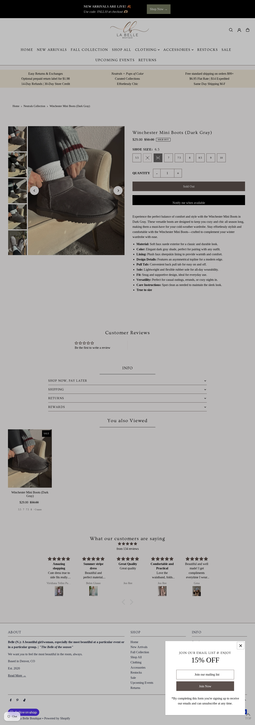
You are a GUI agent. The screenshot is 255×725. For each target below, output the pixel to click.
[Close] (240, 645)
